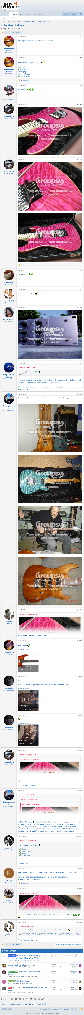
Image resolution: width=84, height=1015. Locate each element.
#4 (81, 104)
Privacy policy (64, 1009)
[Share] (77, 37)
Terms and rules (53, 1009)
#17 (80, 836)
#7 (81, 289)
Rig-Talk (24, 967)
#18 (80, 869)
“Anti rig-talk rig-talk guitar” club (21, 965)
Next (17, 32)
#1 (81, 37)
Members (37, 14)
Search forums (14, 18)
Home (5, 14)
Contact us (43, 1009)
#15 (80, 750)
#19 (80, 889)
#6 (81, 270)
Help (72, 1009)
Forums (14, 14)
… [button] (10, 32)
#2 (81, 58)
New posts (4, 18)
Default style (7, 1009)
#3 (81, 86)
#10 (80, 394)
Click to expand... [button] (49, 632)
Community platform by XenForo (42, 1013)
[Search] (81, 14)
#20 (80, 922)
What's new (24, 14)
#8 (81, 308)
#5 (81, 160)
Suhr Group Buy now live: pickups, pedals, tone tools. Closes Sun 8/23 (27, 956)
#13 (80, 676)
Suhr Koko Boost (22, 981)
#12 (80, 641)
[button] (30, 14)
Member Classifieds (33, 960)
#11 (80, 610)
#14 (80, 716)
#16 (80, 790)
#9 (81, 363)
